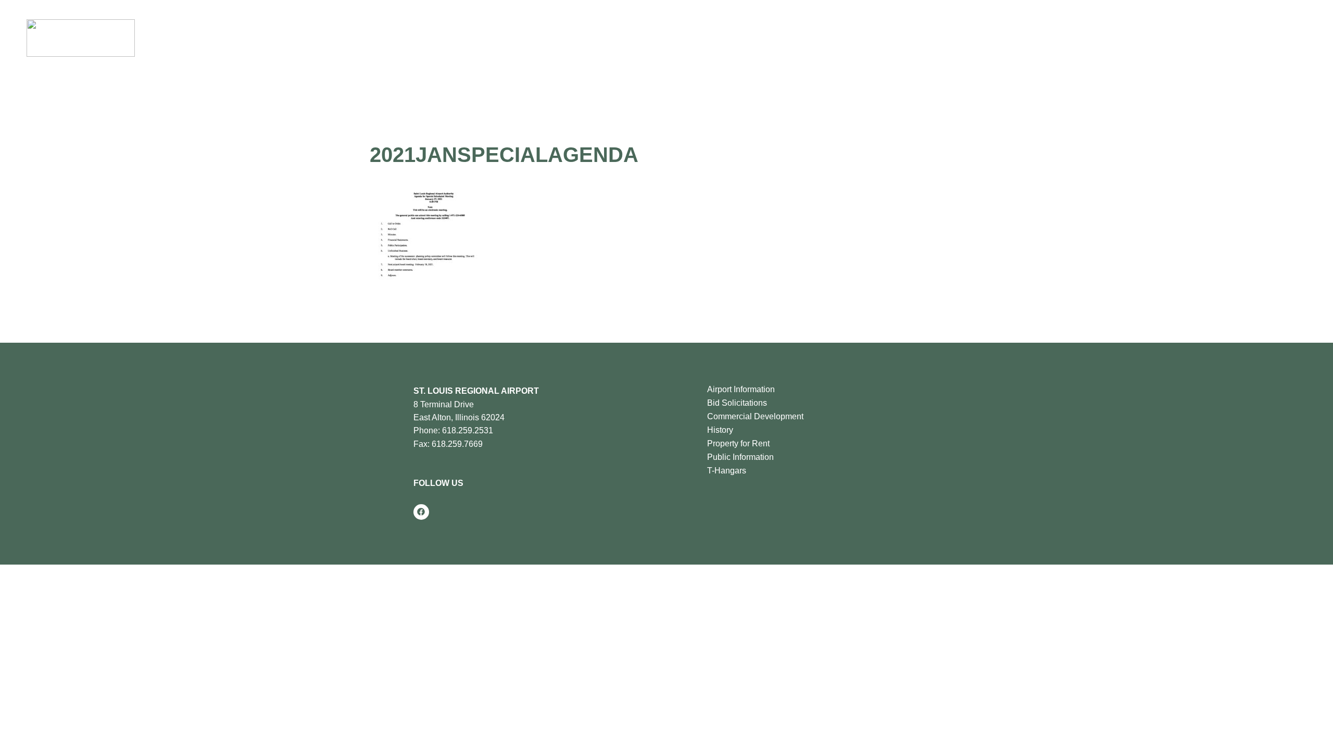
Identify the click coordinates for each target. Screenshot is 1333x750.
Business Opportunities (579, 37)
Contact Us (739, 37)
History (720, 430)
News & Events (670, 37)
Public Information (740, 457)
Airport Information (741, 389)
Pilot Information (487, 37)
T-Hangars (726, 470)
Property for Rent (738, 443)
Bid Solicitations (737, 402)
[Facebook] (421, 512)
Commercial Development (755, 416)
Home (358, 37)
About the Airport (406, 37)
